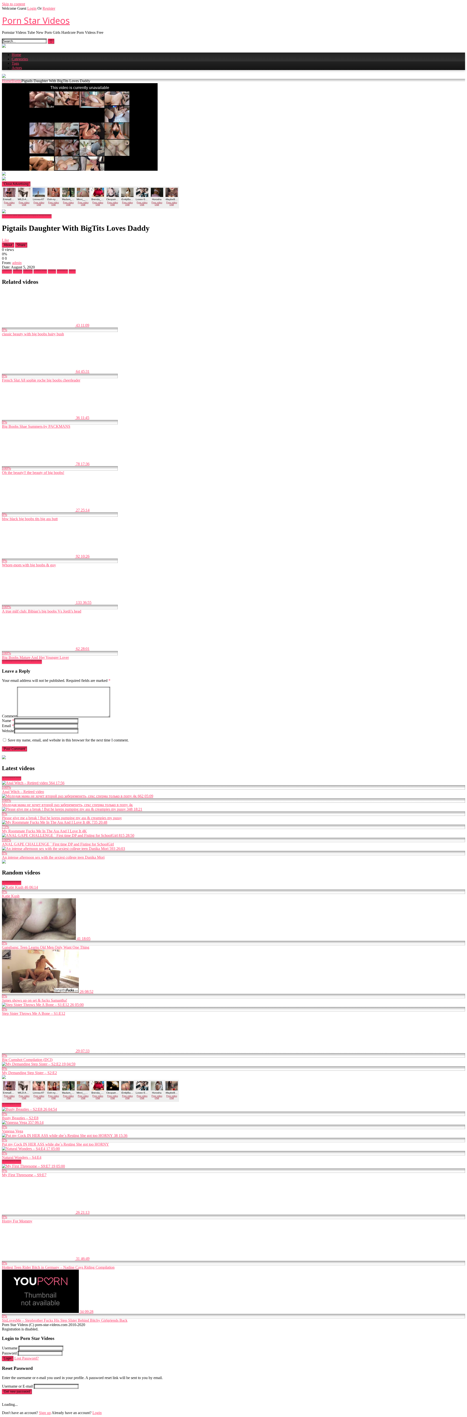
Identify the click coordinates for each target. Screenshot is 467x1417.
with (72, 271)
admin (17, 263)
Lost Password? (26, 1358)
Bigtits (16, 81)
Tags (15, 63)
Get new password (17, 1391)
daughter (40, 271)
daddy (28, 271)
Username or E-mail (17, 1386)
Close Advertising (16, 184)
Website (8, 731)
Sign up (45, 1413)
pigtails (62, 271)
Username (10, 1348)
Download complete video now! (27, 216)
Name (8, 721)
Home (16, 55)
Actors (17, 68)
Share (21, 245)
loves (52, 271)
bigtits (17, 271)
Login (31, 8)
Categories (20, 59)
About (8, 245)
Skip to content (13, 4)
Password (9, 1353)
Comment (9, 716)
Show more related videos (22, 662)
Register (49, 8)
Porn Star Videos (36, 21)
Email (8, 726)
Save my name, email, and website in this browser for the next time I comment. (68, 740)
